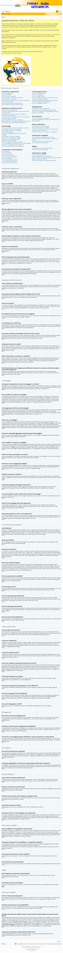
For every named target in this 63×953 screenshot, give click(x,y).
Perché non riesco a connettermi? (9, 99)
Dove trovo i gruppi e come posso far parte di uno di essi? (45, 97)
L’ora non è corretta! (6, 112)
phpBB (27, 946)
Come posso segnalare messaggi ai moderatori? (12, 142)
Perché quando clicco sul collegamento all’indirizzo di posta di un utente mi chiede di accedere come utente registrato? (16, 122)
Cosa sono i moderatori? (37, 94)
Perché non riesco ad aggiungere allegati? (11, 139)
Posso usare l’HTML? (6, 152)
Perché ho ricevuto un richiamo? (9, 140)
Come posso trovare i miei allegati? (40, 149)
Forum (8, 11)
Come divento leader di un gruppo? (40, 99)
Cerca (4, 13)
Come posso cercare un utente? (39, 130)
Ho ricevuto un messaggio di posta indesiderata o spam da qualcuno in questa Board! (45, 112)
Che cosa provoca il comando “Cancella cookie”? (12, 104)
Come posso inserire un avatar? (9, 118)
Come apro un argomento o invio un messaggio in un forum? (15, 127)
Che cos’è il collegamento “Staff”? (39, 103)
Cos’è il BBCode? (6, 151)
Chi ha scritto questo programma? (39, 154)
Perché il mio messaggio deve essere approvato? (13, 144)
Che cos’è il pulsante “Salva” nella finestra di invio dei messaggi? (16, 143)
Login (9, 13)
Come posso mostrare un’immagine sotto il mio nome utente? (15, 117)
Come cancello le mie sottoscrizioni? (40, 142)
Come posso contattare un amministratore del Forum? (44, 160)
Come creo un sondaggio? (7, 132)
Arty (27, 947)
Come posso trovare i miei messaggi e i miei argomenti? (44, 131)
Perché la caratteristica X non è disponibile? (42, 156)
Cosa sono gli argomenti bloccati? (9, 161)
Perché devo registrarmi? (7, 93)
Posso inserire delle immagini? (8, 155)
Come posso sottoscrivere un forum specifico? (42, 141)
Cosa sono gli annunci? (7, 158)
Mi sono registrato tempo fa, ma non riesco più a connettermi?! (16, 100)
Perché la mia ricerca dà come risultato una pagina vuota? (45, 129)
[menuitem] (57, 11)
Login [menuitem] (60, 12)
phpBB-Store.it (35, 949)
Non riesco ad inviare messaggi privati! (40, 108)
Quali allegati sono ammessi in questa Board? (42, 148)
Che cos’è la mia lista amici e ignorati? (40, 118)
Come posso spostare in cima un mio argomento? (13, 146)
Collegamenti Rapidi (3, 12)
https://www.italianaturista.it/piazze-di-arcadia (12, 53)
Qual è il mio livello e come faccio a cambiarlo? (12, 119)
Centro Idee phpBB (6, 908)
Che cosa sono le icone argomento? (10, 162)
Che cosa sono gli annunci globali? (9, 157)
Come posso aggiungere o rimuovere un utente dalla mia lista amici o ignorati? (45, 120)
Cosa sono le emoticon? (7, 154)
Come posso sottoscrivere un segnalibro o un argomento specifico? (44, 139)
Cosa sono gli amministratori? (38, 93)
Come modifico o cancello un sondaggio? (11, 136)
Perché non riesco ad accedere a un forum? (11, 137)
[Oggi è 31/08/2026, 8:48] (60, 17)
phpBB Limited (37, 897)
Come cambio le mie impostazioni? (9, 110)
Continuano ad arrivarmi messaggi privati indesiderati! (44, 110)
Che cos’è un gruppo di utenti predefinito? (41, 101)
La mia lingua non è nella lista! (8, 115)
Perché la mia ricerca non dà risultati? (40, 127)
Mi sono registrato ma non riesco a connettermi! (12, 97)
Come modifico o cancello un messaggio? (11, 129)
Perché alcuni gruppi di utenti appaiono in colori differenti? (45, 100)
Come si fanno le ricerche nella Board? (40, 126)
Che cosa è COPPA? (6, 94)
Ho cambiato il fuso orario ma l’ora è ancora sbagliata (13, 114)
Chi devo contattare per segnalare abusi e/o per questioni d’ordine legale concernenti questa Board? (46, 158)
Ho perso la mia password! (8, 101)
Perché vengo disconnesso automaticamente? (12, 103)
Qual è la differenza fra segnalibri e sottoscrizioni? (43, 137)
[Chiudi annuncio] (60, 20)
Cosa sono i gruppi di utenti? (38, 96)
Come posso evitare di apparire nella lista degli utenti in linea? (15, 111)
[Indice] (31, 5)
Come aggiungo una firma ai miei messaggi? (11, 130)
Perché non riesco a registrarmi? (9, 96)
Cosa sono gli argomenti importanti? (10, 159)
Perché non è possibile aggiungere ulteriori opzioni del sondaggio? (14, 134)
